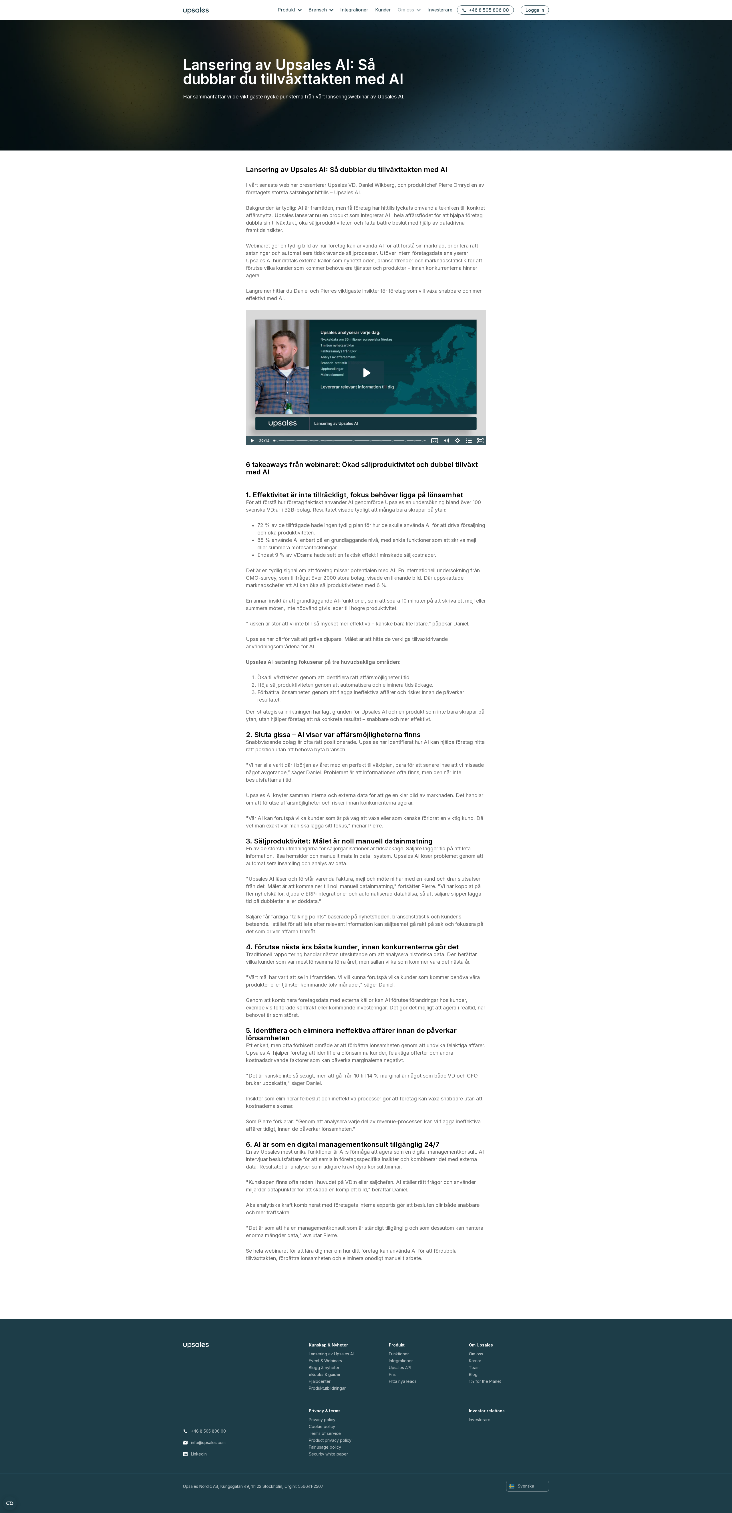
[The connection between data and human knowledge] (371, 440)
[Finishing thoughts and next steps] (423, 440)
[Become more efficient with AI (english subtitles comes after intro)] (274, 440)
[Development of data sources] (333, 440)
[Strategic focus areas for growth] (308, 440)
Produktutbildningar (327, 1388)
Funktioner (399, 1353)
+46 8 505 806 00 (489, 10)
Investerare (439, 10)
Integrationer (354, 10)
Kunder (383, 10)
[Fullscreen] (480, 440)
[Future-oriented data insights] (325, 440)
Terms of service (325, 1433)
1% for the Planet (485, 1381)
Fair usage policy (325, 1447)
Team (474, 1367)
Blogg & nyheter (324, 1367)
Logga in (535, 10)
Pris (392, 1374)
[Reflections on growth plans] (319, 440)
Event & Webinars (325, 1360)
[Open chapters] (469, 440)
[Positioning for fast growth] (314, 440)
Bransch (318, 10)
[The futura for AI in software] (415, 440)
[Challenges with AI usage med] (285, 440)
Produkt (287, 10)
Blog (473, 1374)
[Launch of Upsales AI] (277, 440)
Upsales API (400, 1367)
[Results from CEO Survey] (296, 440)
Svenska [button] (525, 1486)
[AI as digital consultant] (381, 440)
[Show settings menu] (457, 440)
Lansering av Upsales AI (331, 1353)
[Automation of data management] (406, 440)
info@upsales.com (208, 1442)
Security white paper (328, 1453)
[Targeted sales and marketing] (354, 440)
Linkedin (199, 1453)
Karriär (475, 1360)
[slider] (350, 440)
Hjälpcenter (320, 1381)
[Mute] (446, 440)
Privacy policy (322, 1419)
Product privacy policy (330, 1440)
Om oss (406, 10)
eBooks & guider (325, 1374)
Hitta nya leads (403, 1381)
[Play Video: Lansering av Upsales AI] (366, 372)
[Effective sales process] (393, 440)
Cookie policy (322, 1426)
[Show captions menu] (434, 440)
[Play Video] (251, 440)
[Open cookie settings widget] (10, 1503)
